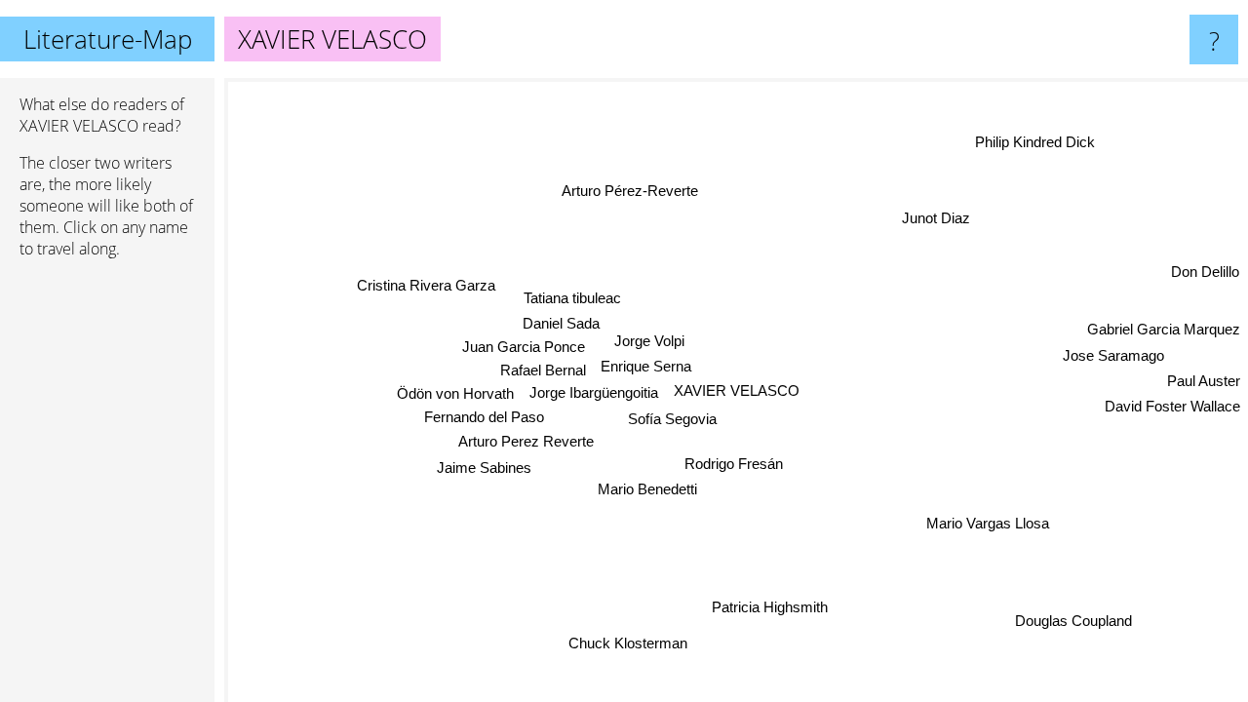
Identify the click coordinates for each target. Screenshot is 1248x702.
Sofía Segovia (672, 418)
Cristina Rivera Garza (426, 284)
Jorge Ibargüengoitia (593, 391)
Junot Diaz (936, 218)
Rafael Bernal (543, 369)
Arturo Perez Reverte (525, 440)
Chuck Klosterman (630, 643)
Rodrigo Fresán (732, 462)
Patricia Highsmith (767, 607)
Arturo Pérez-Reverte (632, 189)
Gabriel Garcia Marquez (1163, 331)
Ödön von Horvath (455, 391)
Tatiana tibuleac (573, 297)
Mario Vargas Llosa (985, 524)
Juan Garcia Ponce (523, 345)
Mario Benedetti (645, 489)
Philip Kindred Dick (1037, 143)
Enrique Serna (646, 366)
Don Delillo (1206, 273)
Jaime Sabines (483, 465)
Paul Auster (1203, 382)
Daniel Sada (561, 322)
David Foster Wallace (1172, 408)
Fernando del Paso (484, 416)
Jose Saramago (1113, 357)
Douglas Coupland (1072, 621)
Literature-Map (107, 39)
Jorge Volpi (649, 341)
